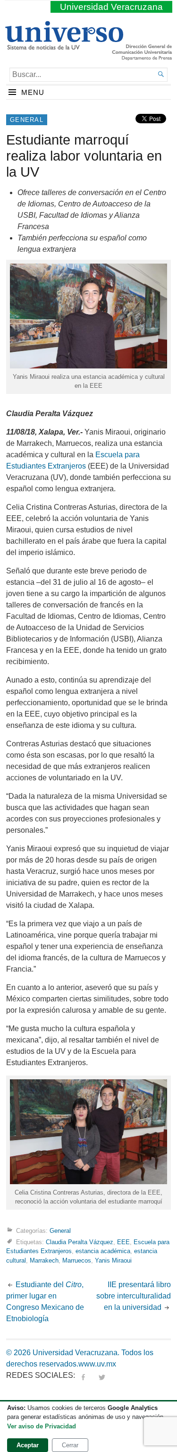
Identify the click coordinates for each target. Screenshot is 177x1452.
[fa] (83, 1375)
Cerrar (70, 1445)
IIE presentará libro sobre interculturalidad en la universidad (133, 1296)
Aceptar (28, 1445)
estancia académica (103, 1251)
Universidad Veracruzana (111, 7)
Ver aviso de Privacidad (41, 1426)
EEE (123, 1242)
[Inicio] (64, 46)
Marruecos (76, 1260)
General (26, 119)
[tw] (102, 1375)
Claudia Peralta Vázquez (79, 1242)
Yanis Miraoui (113, 1260)
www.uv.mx (97, 1364)
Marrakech (44, 1260)
